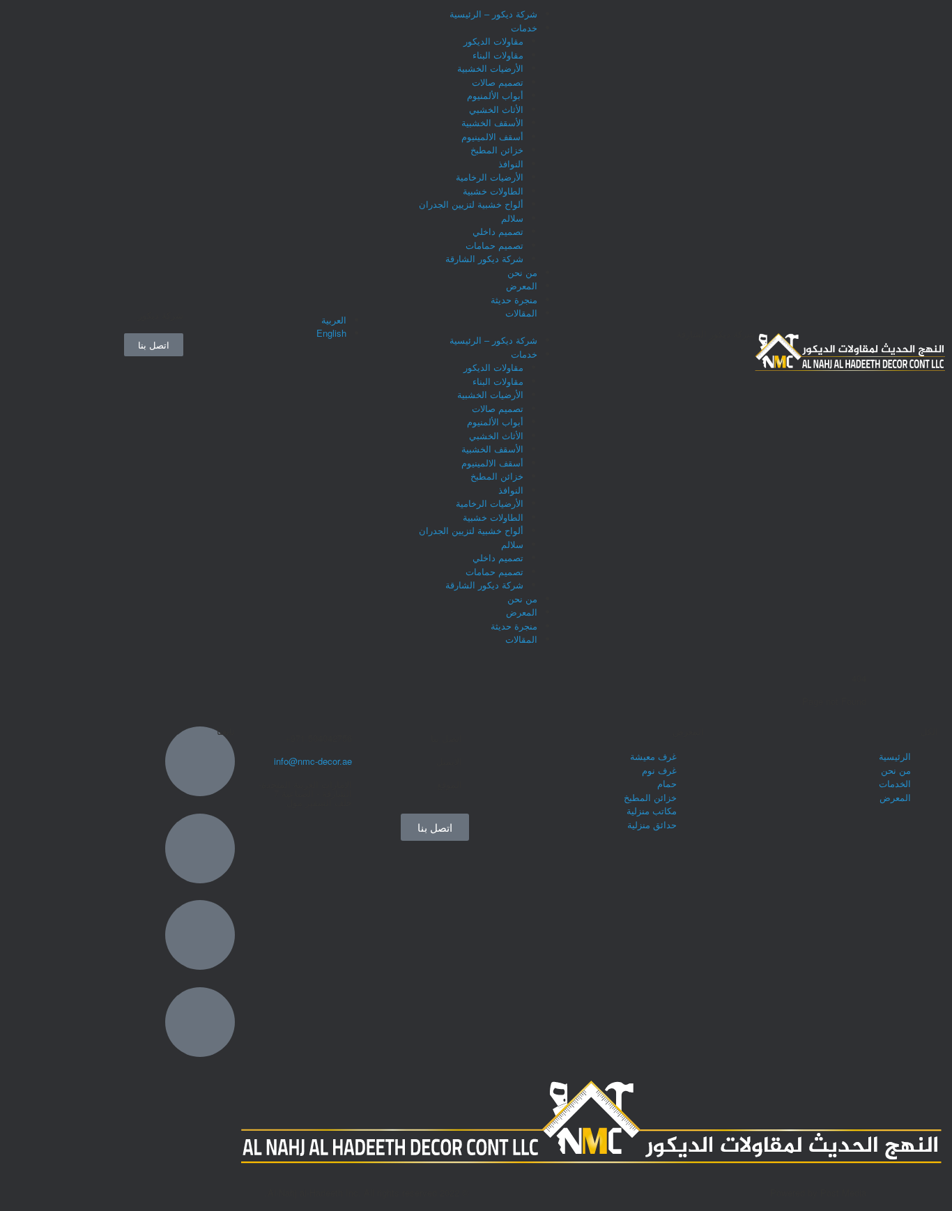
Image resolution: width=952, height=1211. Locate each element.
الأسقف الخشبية (492, 122)
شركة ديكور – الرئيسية (493, 13)
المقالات (521, 312)
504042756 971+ (318, 738)
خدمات (524, 27)
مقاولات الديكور (493, 40)
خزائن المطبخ (496, 149)
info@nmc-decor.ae (313, 761)
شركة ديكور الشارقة (484, 258)
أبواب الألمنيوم (495, 95)
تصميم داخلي (498, 231)
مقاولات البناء (498, 54)
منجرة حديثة (514, 299)
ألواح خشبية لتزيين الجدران (471, 204)
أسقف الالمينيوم (492, 136)
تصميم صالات (497, 82)
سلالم (512, 217)
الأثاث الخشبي (496, 109)
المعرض (521, 285)
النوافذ (510, 163)
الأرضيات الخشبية (490, 68)
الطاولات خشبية (493, 190)
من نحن (522, 272)
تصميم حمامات (494, 245)
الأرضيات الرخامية (489, 176)
